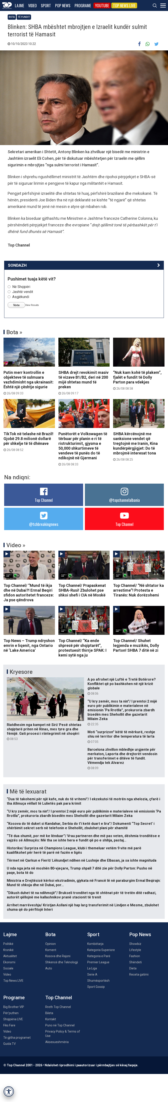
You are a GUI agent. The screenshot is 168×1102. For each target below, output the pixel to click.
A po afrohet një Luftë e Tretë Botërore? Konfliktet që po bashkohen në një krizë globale (122, 686)
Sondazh (17, 265)
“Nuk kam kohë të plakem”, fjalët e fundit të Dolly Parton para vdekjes (137, 380)
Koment (50, 950)
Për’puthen (11, 1013)
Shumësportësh (98, 980)
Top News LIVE (124, 5)
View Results (32, 305)
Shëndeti (135, 962)
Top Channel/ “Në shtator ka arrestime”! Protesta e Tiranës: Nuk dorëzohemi (138, 590)
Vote (16, 305)
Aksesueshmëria (57, 1042)
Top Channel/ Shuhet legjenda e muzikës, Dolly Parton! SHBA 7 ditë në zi (136, 645)
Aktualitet (10, 956)
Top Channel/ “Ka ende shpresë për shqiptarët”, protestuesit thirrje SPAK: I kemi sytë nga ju (82, 647)
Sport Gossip (96, 986)
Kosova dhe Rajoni (57, 956)
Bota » (14, 332)
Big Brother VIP (13, 1007)
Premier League (98, 962)
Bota (12, 17)
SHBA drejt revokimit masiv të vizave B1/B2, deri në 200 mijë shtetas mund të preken (83, 382)
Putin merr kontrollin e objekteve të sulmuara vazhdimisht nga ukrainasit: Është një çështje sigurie (29, 382)
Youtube (102, 5)
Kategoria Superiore (101, 950)
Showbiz (135, 944)
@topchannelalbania (124, 500)
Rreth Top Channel (58, 1007)
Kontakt (50, 1019)
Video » (15, 545)
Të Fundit (24, 17)
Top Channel (44, 500)
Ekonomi (9, 962)
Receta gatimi (139, 974)
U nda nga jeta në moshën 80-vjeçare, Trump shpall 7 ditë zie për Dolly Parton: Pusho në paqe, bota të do (79, 870)
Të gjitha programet (17, 1037)
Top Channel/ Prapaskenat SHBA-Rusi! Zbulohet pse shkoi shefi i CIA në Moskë (82, 590)
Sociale (8, 968)
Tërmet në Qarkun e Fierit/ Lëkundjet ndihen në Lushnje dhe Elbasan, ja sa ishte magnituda (81, 860)
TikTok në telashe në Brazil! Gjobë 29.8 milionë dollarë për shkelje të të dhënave (28, 441)
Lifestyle (135, 950)
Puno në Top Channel (60, 1025)
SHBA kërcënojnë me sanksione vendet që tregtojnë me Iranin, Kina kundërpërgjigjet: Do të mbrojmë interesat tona (135, 446)
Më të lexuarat (28, 791)
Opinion (50, 944)
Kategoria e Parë (98, 956)
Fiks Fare (9, 1025)
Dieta (132, 968)
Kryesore (21, 672)
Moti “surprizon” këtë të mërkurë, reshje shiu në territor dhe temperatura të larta (121, 737)
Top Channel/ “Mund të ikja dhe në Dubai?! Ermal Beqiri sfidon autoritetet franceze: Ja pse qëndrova (29, 592)
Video (32, 5)
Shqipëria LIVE (13, 1019)
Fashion (134, 956)
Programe (83, 5)
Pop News (62, 5)
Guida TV (9, 1043)
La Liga (92, 968)
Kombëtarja (95, 944)
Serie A (92, 974)
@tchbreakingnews (43, 524)
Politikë (8, 944)
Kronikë (8, 950)
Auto (48, 968)
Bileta (49, 1013)
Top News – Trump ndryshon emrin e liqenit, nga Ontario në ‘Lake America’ (29, 645)
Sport (46, 5)
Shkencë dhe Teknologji (61, 962)
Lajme (19, 5)
